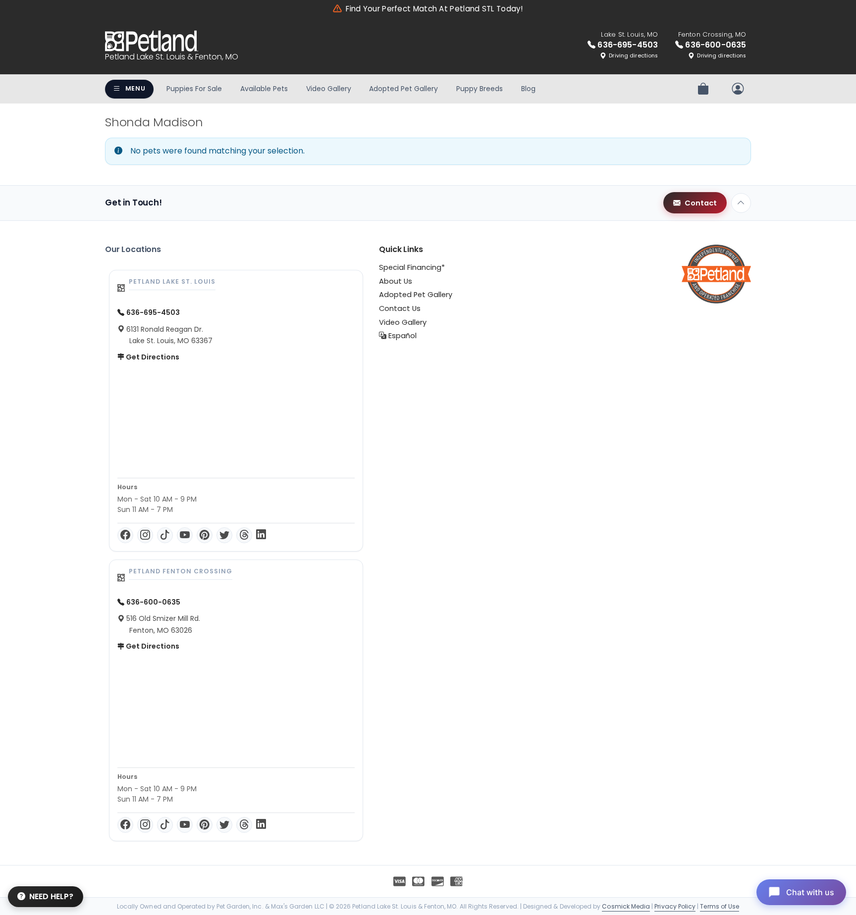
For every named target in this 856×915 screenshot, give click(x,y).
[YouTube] (185, 535)
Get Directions (151, 357)
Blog (528, 89)
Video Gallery (328, 89)
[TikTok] (165, 535)
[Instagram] (145, 535)
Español (401, 336)
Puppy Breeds (479, 89)
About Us (395, 281)
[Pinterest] (205, 535)
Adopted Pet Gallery (403, 89)
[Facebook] (125, 535)
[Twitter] (224, 535)
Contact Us (400, 308)
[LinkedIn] (261, 535)
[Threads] (244, 535)
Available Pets (264, 89)
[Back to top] (741, 203)
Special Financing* (412, 267)
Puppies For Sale (194, 89)
